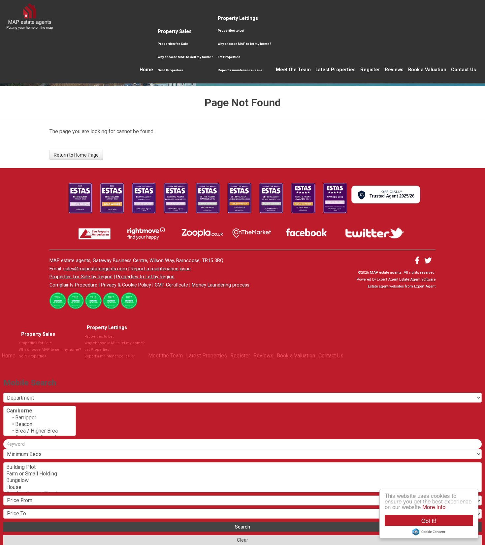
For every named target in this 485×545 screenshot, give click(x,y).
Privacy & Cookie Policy (126, 285)
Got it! (428, 520)
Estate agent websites (386, 286)
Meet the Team (293, 70)
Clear (242, 540)
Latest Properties (335, 70)
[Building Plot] (242, 467)
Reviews (394, 70)
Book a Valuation (427, 70)
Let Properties (229, 57)
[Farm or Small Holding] (242, 473)
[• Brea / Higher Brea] (40, 431)
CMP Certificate (171, 285)
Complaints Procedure (73, 285)
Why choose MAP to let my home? (244, 43)
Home (146, 70)
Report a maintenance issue (240, 70)
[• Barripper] (40, 417)
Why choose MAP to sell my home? (185, 57)
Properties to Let (231, 30)
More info (433, 506)
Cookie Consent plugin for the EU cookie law (428, 531)
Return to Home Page (76, 155)
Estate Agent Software (417, 279)
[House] (242, 487)
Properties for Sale (173, 43)
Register (370, 70)
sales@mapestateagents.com (95, 269)
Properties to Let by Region (145, 277)
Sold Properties (170, 70)
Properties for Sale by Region (81, 277)
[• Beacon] (40, 424)
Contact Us (463, 70)
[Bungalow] (242, 480)
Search (242, 527)
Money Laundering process (220, 285)
